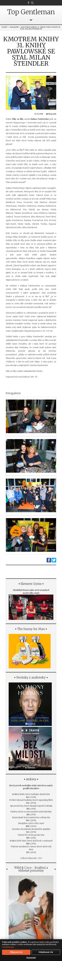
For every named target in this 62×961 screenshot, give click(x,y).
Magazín (14, 27)
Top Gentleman (31, 12)
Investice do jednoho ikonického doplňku (31, 829)
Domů (4, 27)
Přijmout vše (16, 952)
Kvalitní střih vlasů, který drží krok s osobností (31, 841)
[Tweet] (54, 562)
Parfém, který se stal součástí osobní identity (31, 811)
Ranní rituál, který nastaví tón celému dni (31, 817)
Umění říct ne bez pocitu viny (31, 835)
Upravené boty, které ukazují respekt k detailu (31, 806)
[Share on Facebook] (49, 562)
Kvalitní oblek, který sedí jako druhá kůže (31, 794)
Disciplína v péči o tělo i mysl (31, 823)
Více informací (8, 947)
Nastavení (31, 957)
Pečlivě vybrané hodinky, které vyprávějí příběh (31, 800)
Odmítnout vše (45, 952)
